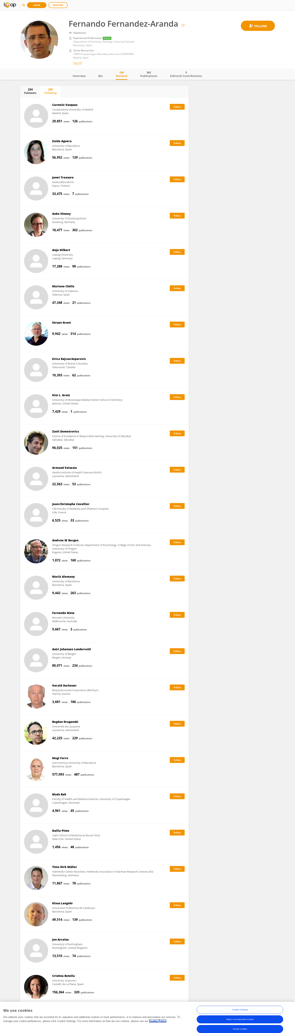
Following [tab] (50, 91)
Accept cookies (240, 1029)
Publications (148, 74)
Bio (100, 76)
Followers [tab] (30, 91)
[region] (147, 1017)
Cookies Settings (240, 1010)
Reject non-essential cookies (239, 1019)
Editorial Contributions (186, 74)
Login (36, 5)
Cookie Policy (157, 1020)
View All (77, 63)
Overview (79, 76)
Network (121, 74)
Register (58, 5)
